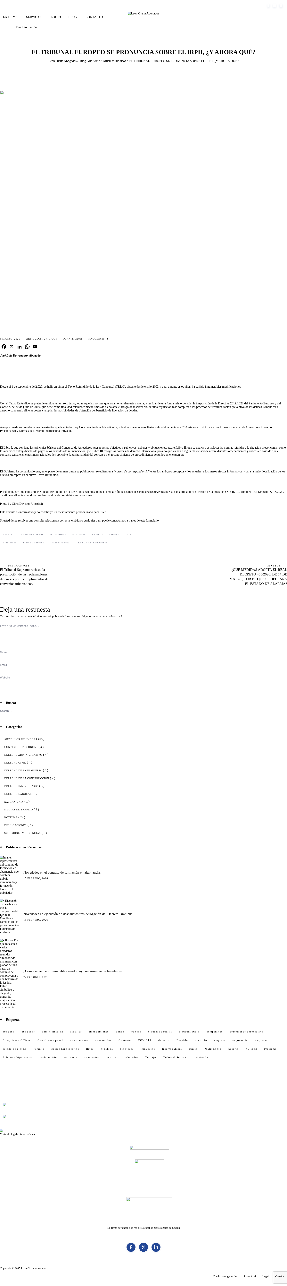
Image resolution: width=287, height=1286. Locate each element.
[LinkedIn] (156, 1247)
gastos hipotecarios (65, 1048)
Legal (265, 1276)
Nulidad (251, 1048)
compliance (215, 1031)
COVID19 (144, 1040)
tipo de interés (33, 542)
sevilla (112, 1057)
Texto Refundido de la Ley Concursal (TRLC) (96, 386)
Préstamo (270, 1048)
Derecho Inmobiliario (21, 786)
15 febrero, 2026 (35, 878)
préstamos (10, 542)
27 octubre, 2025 (35, 977)
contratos (79, 534)
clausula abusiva (160, 1031)
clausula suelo (189, 1031)
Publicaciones (15, 825)
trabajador (131, 1057)
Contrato (125, 1040)
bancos (136, 1031)
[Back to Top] (278, 1279)
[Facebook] (131, 1247)
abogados (28, 1031)
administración (52, 1031)
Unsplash (37, 503)
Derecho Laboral (18, 793)
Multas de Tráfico (18, 809)
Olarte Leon (72, 338)
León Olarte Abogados (33, 1268)
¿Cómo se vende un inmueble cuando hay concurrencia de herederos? (72, 971)
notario (233, 1048)
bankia (7, 534)
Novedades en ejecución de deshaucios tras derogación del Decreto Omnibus (77, 914)
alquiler (76, 1031)
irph (128, 534)
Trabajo (150, 1057)
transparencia (60, 542)
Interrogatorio (172, 1048)
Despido (182, 1040)
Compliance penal (50, 1040)
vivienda (202, 1057)
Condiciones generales (225, 1276)
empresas (261, 1040)
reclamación (48, 1057)
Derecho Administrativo (23, 754)
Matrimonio (213, 1048)
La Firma (10, 17)
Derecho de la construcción (26, 778)
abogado (9, 1031)
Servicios (34, 17)
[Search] (6, 21)
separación (92, 1057)
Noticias (10, 817)
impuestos (148, 1048)
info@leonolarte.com (54, 5)
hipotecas (127, 1048)
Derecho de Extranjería (23, 770)
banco (120, 1031)
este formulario (149, 520)
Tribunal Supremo (176, 1057)
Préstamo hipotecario (18, 1057)
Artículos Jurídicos (41, 338)
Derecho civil (15, 762)
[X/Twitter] (143, 1247)
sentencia (71, 1057)
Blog (72, 17)
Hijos (90, 1048)
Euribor (97, 534)
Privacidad (250, 1276)
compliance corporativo (247, 1031)
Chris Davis (19, 503)
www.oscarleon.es (46, 1134)
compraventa (79, 1040)
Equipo (56, 17)
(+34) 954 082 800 (20, 5)
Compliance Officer (16, 1040)
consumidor (58, 534)
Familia (39, 1048)
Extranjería (13, 801)
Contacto (94, 17)
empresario (240, 1040)
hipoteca (107, 1048)
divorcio (201, 1040)
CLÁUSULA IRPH (31, 534)
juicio (193, 1048)
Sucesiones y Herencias (22, 833)
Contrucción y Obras (20, 747)
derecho (163, 1040)
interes (114, 534)
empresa (220, 1040)
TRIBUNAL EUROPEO (91, 542)
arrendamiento (99, 1031)
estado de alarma (15, 1048)
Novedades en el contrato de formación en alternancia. (62, 872)
